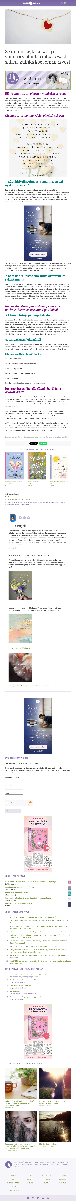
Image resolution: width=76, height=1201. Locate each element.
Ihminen (17, 499)
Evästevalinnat (13, 1190)
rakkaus (62, 502)
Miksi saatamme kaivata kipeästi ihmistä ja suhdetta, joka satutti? (34, 946)
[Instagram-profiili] (28, 517)
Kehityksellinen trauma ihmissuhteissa (25, 980)
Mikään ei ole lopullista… (48, 1144)
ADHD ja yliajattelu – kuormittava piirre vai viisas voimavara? (33, 917)
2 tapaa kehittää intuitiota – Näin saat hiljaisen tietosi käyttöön (53, 1102)
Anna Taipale (12, 494)
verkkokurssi (25, 504)
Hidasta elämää (31, 3)
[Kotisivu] (20, 517)
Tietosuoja (13, 1187)
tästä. (67, 437)
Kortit (29, 1179)
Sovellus (29, 1183)
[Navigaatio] (69, 3)
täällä (16, 1166)
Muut (22, 499)
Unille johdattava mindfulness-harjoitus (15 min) (28, 974)
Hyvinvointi (10, 499)
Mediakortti (62, 1179)
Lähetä (44, 443)
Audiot (13, 1175)
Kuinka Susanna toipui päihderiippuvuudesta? (27, 997)
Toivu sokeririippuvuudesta (20, 985)
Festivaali (62, 1175)
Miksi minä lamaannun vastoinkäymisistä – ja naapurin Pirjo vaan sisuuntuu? (39, 932)
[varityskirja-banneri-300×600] (38, 844)
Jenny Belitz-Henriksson (46, 1146)
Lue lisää (12, 548)
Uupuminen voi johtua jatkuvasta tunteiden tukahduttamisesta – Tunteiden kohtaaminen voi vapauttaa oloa (20, 1146)
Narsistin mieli (15, 991)
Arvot (30, 1175)
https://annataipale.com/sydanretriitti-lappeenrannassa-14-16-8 (32, 686)
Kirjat (13, 1179)
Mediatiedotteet (13, 1183)
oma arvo (56, 502)
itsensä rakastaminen (40, 502)
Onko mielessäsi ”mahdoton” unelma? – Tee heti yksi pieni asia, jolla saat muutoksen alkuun (20, 1103)
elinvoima (29, 502)
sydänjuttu (8, 504)
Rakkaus (27, 499)
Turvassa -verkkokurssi (21, 648)
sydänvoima (16, 504)
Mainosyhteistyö (10, 1107)
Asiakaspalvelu (46, 1175)
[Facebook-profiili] (24, 517)
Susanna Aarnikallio (11, 1150)
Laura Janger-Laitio (45, 1105)
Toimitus (63, 1183)
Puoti (46, 1183)
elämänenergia (20, 502)
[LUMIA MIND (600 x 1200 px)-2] (38, 233)
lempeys (50, 502)
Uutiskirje (46, 1179)
